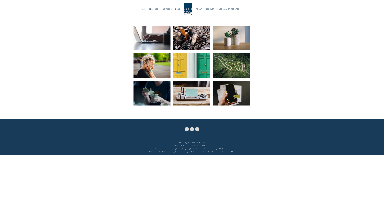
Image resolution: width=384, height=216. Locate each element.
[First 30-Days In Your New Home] (191, 55)
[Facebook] (187, 129)
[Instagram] (192, 129)
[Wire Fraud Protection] (152, 27)
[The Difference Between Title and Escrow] (231, 82)
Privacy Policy (183, 143)
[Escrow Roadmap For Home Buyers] (231, 55)
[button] (238, 9)
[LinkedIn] (197, 129)
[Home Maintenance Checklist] (231, 27)
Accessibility (191, 143)
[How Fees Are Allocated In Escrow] (152, 82)
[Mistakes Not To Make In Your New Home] (152, 55)
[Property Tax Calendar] (191, 82)
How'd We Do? (201, 143)
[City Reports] (191, 27)
